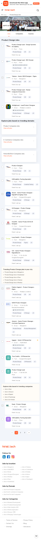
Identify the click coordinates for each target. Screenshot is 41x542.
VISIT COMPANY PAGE (32, 28)
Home (4, 14)
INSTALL (36, 3)
